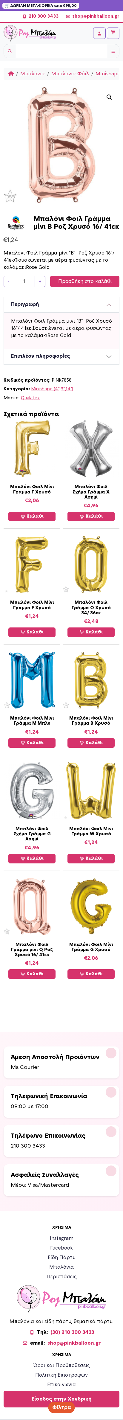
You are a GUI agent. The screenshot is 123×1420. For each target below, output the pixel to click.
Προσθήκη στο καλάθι (85, 281)
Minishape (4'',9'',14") (52, 389)
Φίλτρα (61, 1407)
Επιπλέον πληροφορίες (40, 356)
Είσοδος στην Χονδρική (62, 1399)
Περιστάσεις (62, 1276)
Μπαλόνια (32, 73)
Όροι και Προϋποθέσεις (61, 1365)
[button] (109, 97)
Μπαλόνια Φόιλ (70, 73)
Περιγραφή (25, 304)
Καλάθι (34, 516)
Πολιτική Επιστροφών (61, 1375)
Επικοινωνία (61, 1384)
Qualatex (30, 398)
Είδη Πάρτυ (62, 1257)
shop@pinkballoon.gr (95, 16)
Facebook (61, 1248)
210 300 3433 (44, 16)
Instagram (61, 1238)
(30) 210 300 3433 (72, 1332)
